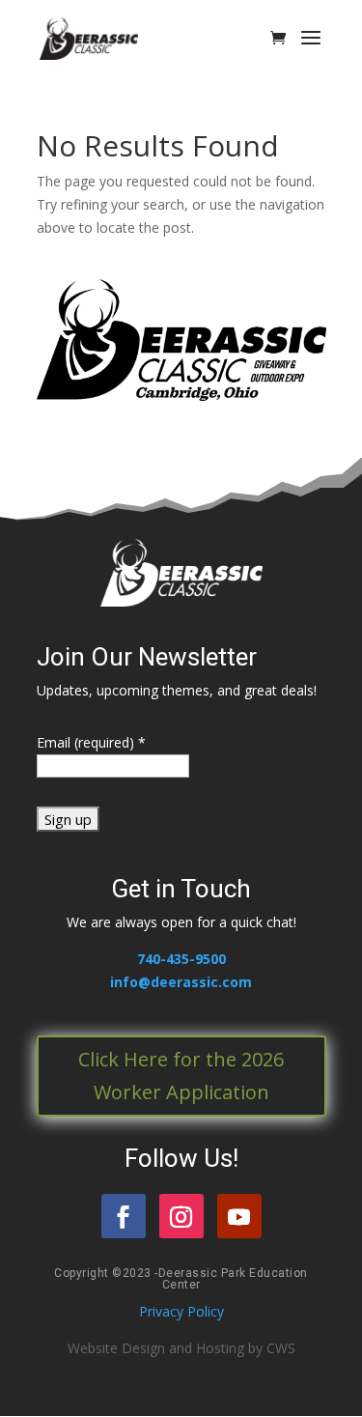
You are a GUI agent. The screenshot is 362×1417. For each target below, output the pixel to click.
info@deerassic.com (181, 982)
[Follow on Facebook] (123, 1216)
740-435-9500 (181, 958)
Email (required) (91, 742)
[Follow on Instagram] (181, 1216)
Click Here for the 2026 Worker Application (181, 1075)
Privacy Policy (181, 1311)
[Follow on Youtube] (239, 1216)
